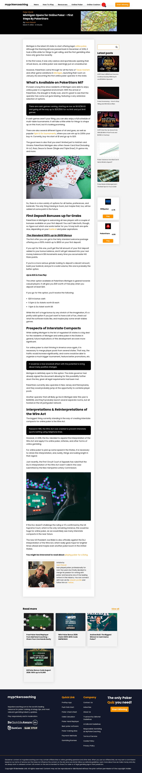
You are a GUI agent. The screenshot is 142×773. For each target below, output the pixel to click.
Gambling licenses (69, 740)
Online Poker (77, 4)
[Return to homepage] (16, 4)
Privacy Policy (89, 746)
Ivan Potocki (31, 22)
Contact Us (88, 702)
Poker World (28, 12)
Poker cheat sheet (69, 712)
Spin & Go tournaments (45, 133)
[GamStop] (31, 728)
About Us (87, 712)
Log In (110, 4)
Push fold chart (68, 707)
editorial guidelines (92, 762)
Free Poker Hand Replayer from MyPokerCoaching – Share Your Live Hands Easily (38, 637)
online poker (80, 46)
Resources (62, 4)
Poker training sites (69, 731)
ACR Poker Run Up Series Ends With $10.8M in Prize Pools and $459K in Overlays (107, 132)
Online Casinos (93, 4)
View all (115, 608)
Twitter (71, 582)
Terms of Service (90, 736)
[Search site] (134, 5)
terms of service (21, 762)
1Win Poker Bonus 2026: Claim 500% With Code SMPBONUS (68, 637)
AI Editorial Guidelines (92, 724)
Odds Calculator (68, 717)
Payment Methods (69, 735)
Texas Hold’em (83, 70)
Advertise (87, 707)
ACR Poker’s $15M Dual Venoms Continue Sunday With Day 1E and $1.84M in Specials (107, 76)
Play (108, 216)
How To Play (48, 4)
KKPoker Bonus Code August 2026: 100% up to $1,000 (38, 671)
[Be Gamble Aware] (23, 722)
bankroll (53, 229)
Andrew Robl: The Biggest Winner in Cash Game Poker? (100, 637)
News (36, 4)
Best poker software (70, 726)
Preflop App (67, 702)
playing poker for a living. (76, 554)
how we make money (121, 762)
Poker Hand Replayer (70, 721)
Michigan (58, 73)
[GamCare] (15, 728)
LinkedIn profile (75, 580)
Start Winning (122, 4)
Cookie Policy (88, 741)
